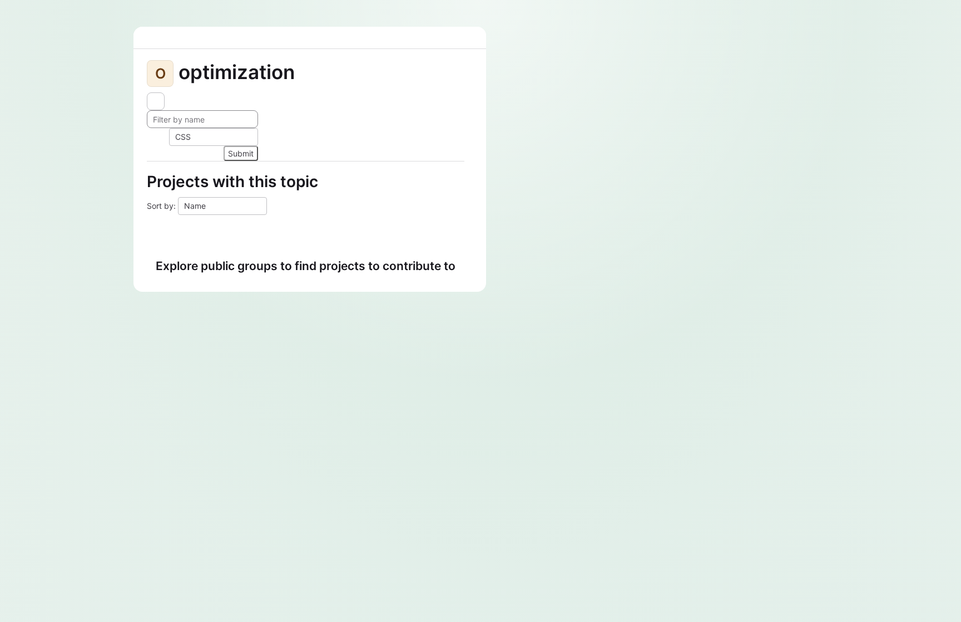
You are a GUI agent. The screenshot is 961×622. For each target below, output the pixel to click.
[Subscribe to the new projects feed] (156, 101)
